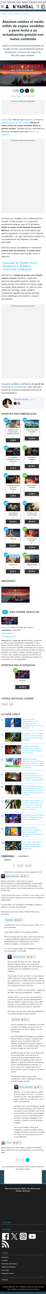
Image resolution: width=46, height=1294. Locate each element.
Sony (4, 2)
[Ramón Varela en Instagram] (18, 403)
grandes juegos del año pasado (15, 122)
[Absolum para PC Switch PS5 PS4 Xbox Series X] (9, 620)
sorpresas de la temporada (13, 387)
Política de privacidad (8, 1267)
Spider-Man (33, 2)
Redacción (5, 1257)
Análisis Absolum (7, 633)
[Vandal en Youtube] (32, 1236)
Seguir (5, 612)
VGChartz (5, 1280)
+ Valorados (23, 856)
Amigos (7, 860)
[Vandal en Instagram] (23, 1236)
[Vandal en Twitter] (14, 1236)
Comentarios (7, 856)
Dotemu (4, 120)
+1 (26, 876)
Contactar (5, 1260)
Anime (19, 2)
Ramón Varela (16, 96)
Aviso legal (5, 1270)
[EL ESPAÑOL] (43, 6)
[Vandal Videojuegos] (23, 6)
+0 (33, 957)
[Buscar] (38, 7)
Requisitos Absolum (8, 636)
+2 (20, 920)
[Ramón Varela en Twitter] (15, 403)
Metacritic (25, 2)
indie (11, 704)
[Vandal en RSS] (5, 1243)
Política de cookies (8, 1273)
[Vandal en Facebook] (5, 1236)
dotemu (4, 704)
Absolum (28, 120)
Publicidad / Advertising (9, 1264)
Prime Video (11, 2)
